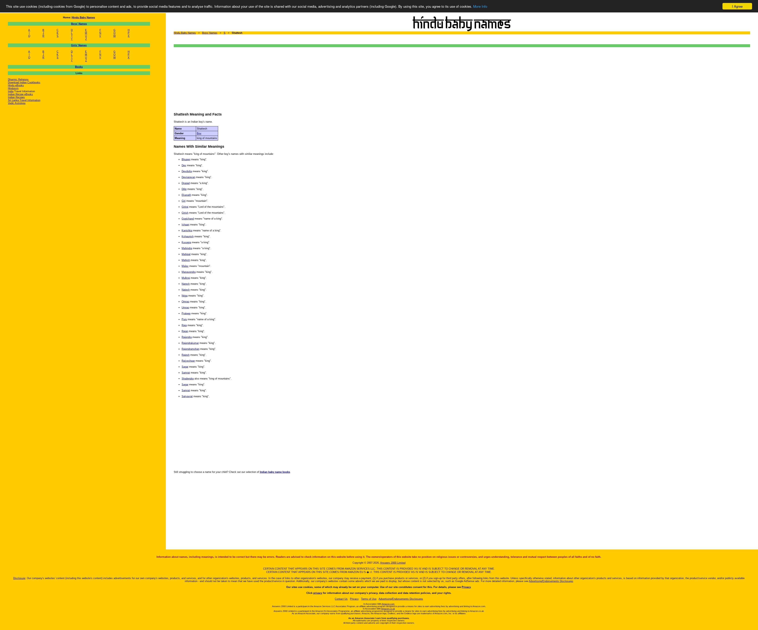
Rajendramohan (190, 348)
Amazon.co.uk (388, 608)
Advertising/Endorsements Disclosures (551, 581)
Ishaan (185, 224)
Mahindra (187, 248)
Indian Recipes (16, 97)
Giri (184, 200)
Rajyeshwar (188, 360)
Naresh (186, 283)
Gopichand (188, 218)
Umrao (185, 307)
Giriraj (185, 206)
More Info (480, 6)
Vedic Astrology (17, 103)
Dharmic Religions (18, 79)
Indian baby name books (275, 471)
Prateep (186, 313)
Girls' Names (79, 45)
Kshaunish (188, 236)
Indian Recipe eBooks (20, 94)
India (10, 91)
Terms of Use (368, 598)
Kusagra (186, 242)
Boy (199, 133)
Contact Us (341, 598)
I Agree (737, 6)
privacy (317, 593)
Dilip (184, 189)
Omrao (185, 301)
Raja (184, 325)
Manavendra (189, 271)
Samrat (186, 372)
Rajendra (187, 337)
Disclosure (19, 578)
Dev (184, 165)
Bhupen (186, 159)
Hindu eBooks (16, 85)
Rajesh (186, 354)
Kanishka (187, 230)
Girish (185, 212)
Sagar (185, 366)
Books (79, 66)
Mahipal (186, 254)
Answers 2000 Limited (392, 562)
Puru (184, 319)
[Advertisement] (292, 77)
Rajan (185, 331)
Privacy (466, 587)
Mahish (186, 260)
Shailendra (188, 378)
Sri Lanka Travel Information (24, 100)
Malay (185, 266)
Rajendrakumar (190, 343)
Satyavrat (187, 396)
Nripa (185, 295)
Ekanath (186, 194)
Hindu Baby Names (83, 17)
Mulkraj (186, 277)
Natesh (186, 289)
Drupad (186, 183)
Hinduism (13, 88)
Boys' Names (79, 23)
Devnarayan (188, 177)
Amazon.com (388, 604)
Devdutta (187, 171)
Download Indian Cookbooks (24, 82)
